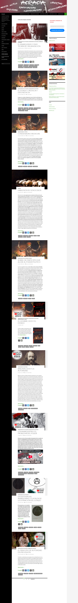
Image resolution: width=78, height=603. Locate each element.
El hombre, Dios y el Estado (27, 322)
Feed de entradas (52, 106)
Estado (20, 109)
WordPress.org (51, 110)
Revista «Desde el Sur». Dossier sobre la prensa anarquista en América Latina (56, 97)
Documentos (4, 35)
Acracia (3, 14)
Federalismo (26, 66)
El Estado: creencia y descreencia (28, 91)
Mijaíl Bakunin (21, 409)
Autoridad (20, 166)
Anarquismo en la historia (33, 41)
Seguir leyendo (21, 58)
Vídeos (3, 49)
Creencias (25, 166)
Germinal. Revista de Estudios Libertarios (5, 54)
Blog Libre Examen (4, 59)
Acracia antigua (4, 51)
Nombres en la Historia (32, 548)
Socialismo (20, 574)
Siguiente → (33, 579)
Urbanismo (35, 67)
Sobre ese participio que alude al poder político (29, 261)
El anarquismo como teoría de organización (29, 45)
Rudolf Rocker (21, 474)
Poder (27, 110)
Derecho (30, 345)
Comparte (20, 62)
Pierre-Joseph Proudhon (23, 473)
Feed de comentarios (52, 108)
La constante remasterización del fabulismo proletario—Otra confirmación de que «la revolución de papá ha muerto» (57, 89)
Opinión (26, 131)
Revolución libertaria (28, 67)
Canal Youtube (4, 31)
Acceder (50, 104)
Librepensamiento (21, 131)
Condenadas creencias (29, 134)
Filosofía (23, 109)
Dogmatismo (35, 166)
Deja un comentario (30, 135)
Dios (39, 345)
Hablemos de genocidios (29, 190)
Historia (28, 109)
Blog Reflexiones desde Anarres (5, 57)
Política (23, 528)
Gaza (38, 235)
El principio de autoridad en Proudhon (30, 551)
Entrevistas (3, 37)
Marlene (50, 91)
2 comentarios (29, 48)
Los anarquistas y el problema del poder (27, 432)
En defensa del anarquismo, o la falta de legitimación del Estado (30, 498)
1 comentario (29, 94)
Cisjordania (26, 235)
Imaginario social (34, 109)
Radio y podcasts (4, 47)
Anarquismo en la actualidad (23, 41)
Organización (21, 67)
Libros (26, 319)
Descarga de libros (5, 33)
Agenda (3, 27)
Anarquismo (21, 345)
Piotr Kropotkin (21, 110)
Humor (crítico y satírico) (6, 39)
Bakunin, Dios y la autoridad (26, 370)
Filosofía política (34, 408)
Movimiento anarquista (33, 66)
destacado (20, 66)
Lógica (20, 528)
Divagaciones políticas (52, 86)
